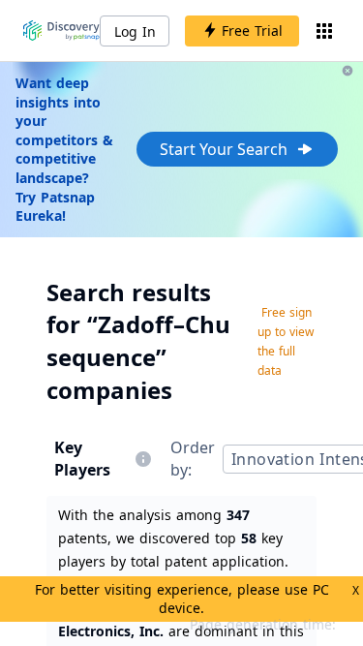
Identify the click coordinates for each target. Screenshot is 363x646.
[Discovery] (61, 31)
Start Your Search (223, 149)
